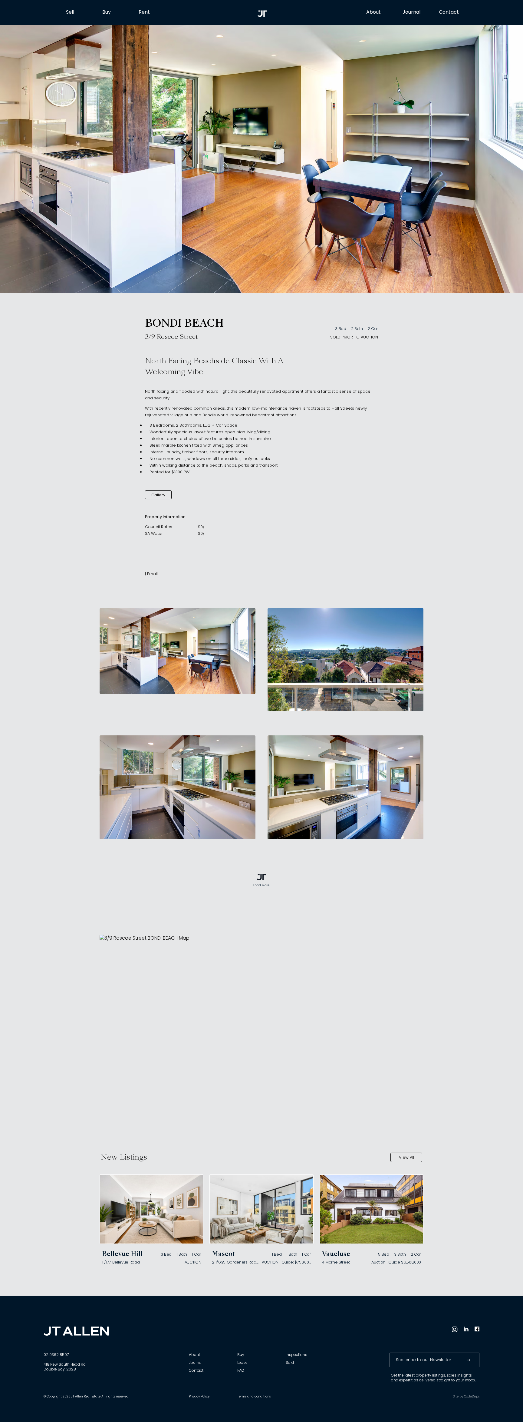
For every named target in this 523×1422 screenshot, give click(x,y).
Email (152, 574)
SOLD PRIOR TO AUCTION (354, 337)
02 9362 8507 (56, 1355)
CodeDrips (471, 1396)
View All (406, 1157)
